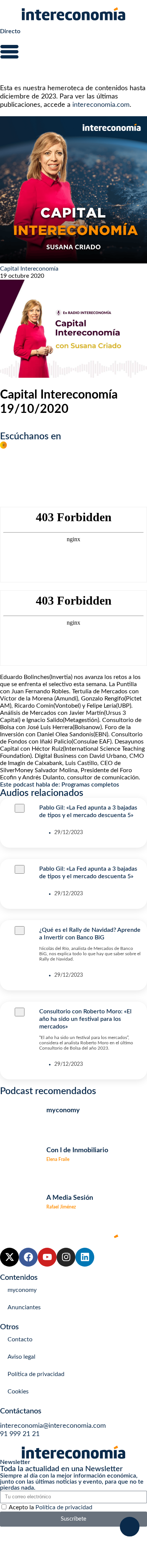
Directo (10, 31)
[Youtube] (47, 1257)
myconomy (22, 1290)
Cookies (18, 1392)
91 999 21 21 (20, 1434)
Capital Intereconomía (29, 269)
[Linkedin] (84, 1257)
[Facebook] (28, 1257)
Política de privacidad (36, 1374)
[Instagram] (66, 1257)
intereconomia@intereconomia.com (53, 1425)
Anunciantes (24, 1307)
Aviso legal (21, 1357)
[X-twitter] (9, 1257)
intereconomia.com (101, 105)
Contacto (20, 1339)
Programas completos (90, 785)
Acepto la (50, 1507)
